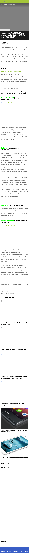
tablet (19, 293)
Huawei (3, 293)
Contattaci (3, 551)
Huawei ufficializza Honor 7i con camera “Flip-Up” (14, 350)
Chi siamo (9, 551)
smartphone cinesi (11, 293)
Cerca (27, 1)
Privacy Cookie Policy (24, 551)
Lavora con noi (15, 551)
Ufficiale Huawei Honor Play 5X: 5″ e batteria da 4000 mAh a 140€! (14, 323)
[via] (2, 288)
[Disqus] (14, 486)
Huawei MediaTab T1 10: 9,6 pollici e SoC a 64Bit (11, 71)
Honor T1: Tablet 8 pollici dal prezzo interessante (14, 457)
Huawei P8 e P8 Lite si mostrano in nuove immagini (12, 404)
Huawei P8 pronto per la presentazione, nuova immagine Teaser (14, 431)
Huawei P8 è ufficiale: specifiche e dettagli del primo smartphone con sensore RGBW (14, 377)
